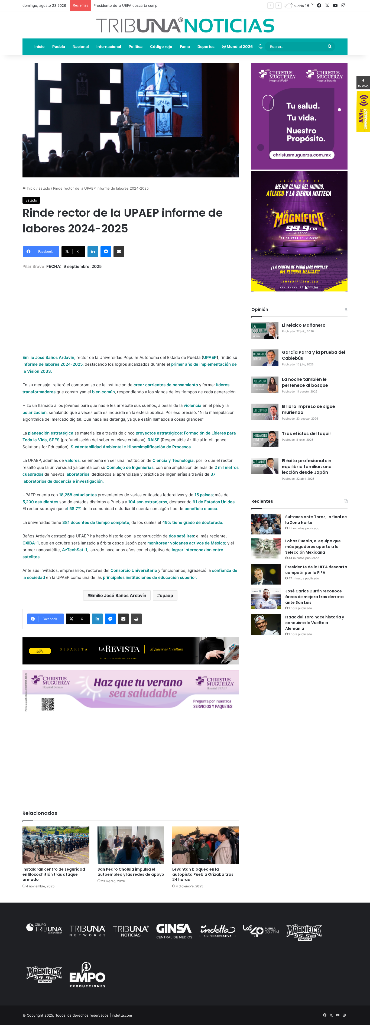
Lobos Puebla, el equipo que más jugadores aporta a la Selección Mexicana (313, 546)
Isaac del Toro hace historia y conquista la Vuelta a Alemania (314, 622)
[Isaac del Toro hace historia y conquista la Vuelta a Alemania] (266, 624)
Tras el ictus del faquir (306, 433)
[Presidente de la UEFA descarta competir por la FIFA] (266, 574)
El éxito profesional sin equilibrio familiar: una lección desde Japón (307, 466)
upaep (166, 595)
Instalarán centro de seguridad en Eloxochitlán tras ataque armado (53, 874)
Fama (185, 46)
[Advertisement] (130, 308)
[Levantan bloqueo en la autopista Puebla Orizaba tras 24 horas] (205, 845)
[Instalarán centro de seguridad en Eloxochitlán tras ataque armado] (55, 845)
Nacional (81, 46)
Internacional (108, 46)
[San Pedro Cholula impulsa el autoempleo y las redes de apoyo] (131, 845)
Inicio (39, 46)
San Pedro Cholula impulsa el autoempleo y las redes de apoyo (131, 872)
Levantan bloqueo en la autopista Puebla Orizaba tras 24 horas (202, 874)
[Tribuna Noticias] (184, 24)
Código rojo (161, 46)
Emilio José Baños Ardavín (118, 595)
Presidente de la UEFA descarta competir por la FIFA (137, 5)
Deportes (206, 46)
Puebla (58, 46)
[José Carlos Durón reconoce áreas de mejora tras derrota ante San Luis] (266, 598)
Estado (44, 188)
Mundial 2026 (239, 46)
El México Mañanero (304, 325)
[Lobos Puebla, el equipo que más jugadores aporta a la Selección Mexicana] (266, 548)
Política (135, 46)
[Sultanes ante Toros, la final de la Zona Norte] (266, 524)
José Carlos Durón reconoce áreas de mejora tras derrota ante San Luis (314, 596)
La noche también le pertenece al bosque (305, 382)
